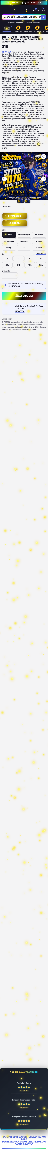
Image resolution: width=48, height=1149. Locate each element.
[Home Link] (16, 10)
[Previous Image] (4, 179)
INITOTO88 (6, 52)
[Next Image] (43, 179)
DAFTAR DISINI (14, 216)
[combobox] (21, 17)
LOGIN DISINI (15, 223)
